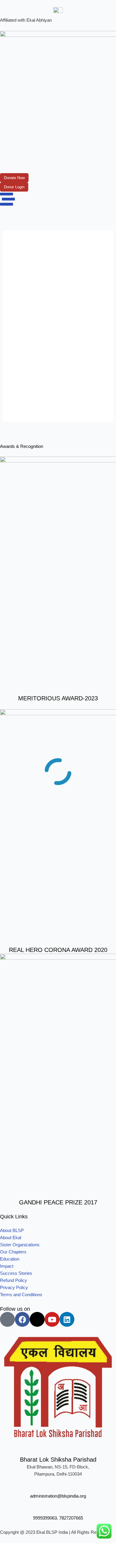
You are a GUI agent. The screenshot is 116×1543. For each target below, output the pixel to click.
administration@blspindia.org (58, 1496)
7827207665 (71, 1518)
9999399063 (45, 1518)
